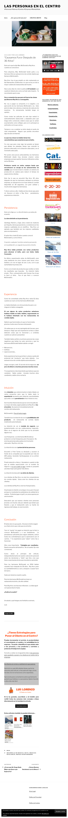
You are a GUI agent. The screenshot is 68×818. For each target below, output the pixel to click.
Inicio (5, 18)
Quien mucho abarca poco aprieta (8, 741)
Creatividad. (53, 128)
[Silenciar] (59, 70)
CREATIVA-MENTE (35, 18)
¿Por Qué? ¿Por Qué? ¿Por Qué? (27, 725)
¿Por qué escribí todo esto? (18, 18)
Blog (45, 18)
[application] (53, 66)
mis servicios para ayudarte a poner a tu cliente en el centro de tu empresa (21, 655)
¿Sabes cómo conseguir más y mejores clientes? (9, 726)
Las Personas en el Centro (32, 6)
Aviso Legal (32, 791)
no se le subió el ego (18, 466)
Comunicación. (53, 116)
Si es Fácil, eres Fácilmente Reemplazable (18, 726)
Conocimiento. (53, 112)
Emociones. (53, 120)
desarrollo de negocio (15, 753)
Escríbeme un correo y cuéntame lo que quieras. (19, 664)
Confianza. (53, 124)
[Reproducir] (45, 70)
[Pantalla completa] (61, 70)
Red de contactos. (53, 104)
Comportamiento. (53, 108)
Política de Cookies (34, 803)
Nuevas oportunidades (24, 754)
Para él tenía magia (20, 413)
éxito (27, 753)
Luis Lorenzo (20, 55)
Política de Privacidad (35, 797)
